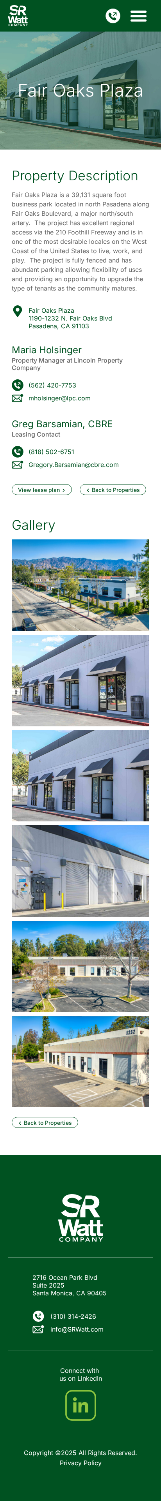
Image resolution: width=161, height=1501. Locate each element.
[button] (138, 16)
